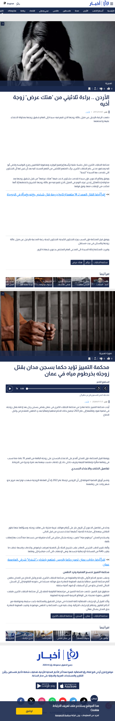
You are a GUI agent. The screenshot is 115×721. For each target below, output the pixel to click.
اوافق (29, 711)
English (10, 4)
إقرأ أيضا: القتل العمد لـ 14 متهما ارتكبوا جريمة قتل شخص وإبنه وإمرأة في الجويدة (56, 194)
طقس (56, 11)
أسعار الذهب (97, 11)
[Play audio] (10, 388)
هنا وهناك (12, 11)
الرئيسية (110, 11)
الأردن (85, 11)
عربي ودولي (44, 11)
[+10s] (105, 388)
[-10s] (98, 388)
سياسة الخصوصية (63, 715)
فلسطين (67, 11)
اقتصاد (32, 11)
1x (17, 388)
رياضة (22, 11)
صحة (77, 11)
